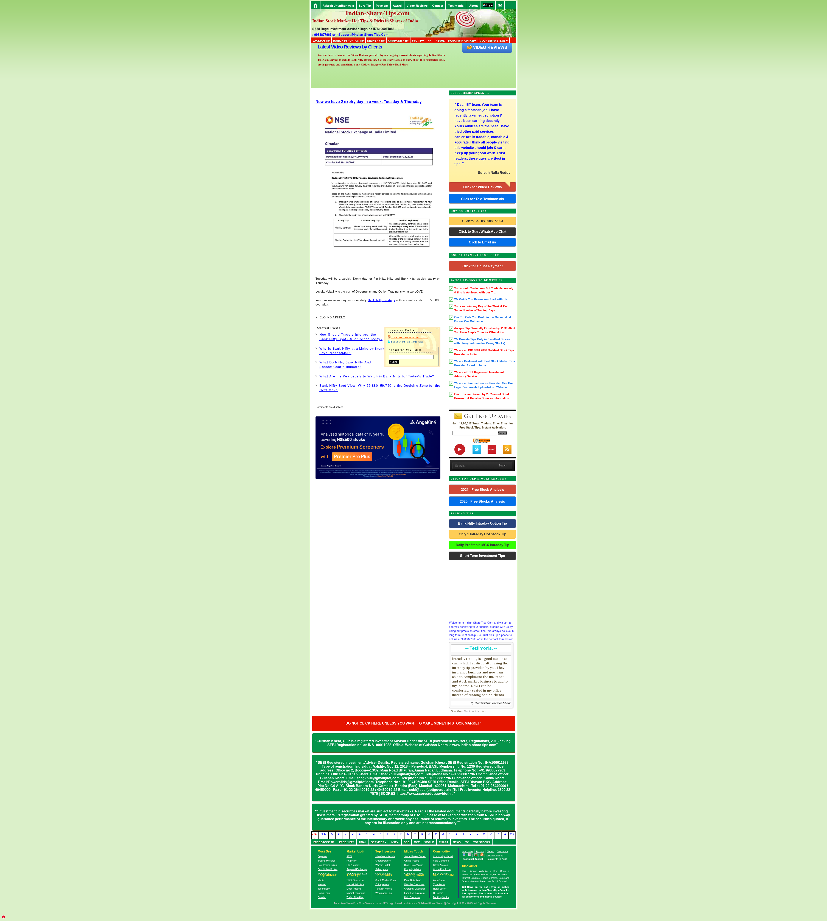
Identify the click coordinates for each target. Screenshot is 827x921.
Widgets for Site (383, 893)
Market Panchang (356, 893)
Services (377, 842)
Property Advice (412, 869)
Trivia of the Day (355, 897)
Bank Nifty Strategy (381, 300)
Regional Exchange (357, 869)
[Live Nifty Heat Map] (476, 855)
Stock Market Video (385, 880)
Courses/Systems (492, 40)
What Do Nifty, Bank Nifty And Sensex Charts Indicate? (345, 364)
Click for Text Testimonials (482, 198)
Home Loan (324, 893)
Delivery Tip (376, 40)
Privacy (480, 851)
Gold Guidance (441, 860)
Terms (490, 851)
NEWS (457, 842)
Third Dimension (355, 880)
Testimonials (472, 711)
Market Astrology (355, 884)
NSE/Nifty (352, 860)
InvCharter (467, 851)
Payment (382, 5)
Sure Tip (365, 5)
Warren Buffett (382, 864)
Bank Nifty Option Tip (348, 40)
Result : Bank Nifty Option (455, 40)
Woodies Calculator (414, 884)
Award (397, 5)
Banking (322, 897)
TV (467, 842)
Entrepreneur (382, 884)
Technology (324, 888)
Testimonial (456, 5)
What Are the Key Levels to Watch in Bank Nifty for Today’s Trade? (376, 376)
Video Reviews (417, 5)
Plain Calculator (412, 897)
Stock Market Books (415, 856)
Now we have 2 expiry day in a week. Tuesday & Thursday (369, 101)
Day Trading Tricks (327, 864)
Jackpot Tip (321, 40)
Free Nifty (346, 842)
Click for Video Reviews (482, 186)
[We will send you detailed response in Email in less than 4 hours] (470, 855)
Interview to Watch (385, 856)
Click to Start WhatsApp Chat (482, 231)
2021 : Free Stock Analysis (482, 489)
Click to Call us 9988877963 (482, 221)
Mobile (321, 880)
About (473, 5)
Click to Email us (482, 242)
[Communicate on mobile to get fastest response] (464, 855)
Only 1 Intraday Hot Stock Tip (482, 534)
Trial (362, 842)
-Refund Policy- (495, 855)
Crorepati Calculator (414, 888)
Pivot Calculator (412, 880)
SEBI (349, 856)
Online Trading (411, 860)
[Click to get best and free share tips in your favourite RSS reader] (482, 855)
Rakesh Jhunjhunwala (338, 5)
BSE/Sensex (353, 864)
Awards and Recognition (342, 47)
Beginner (322, 856)
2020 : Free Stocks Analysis (482, 501)
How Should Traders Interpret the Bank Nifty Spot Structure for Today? (350, 336)
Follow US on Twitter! (407, 341)
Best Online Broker (327, 869)
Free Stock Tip (323, 842)
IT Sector (438, 893)
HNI (430, 40)
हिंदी (500, 5)
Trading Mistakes (327, 860)
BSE (406, 842)
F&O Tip (417, 40)
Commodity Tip (398, 40)
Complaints (492, 858)
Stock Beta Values (413, 864)
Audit (504, 858)
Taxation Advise (383, 888)
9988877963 (322, 34)
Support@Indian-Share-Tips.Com (363, 34)
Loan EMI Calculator (414, 893)
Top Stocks (481, 842)
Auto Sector (439, 880)
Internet (322, 884)
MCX (417, 842)
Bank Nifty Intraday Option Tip (482, 523)
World (429, 842)
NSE (394, 842)
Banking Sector (441, 897)
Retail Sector (439, 888)
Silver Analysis (440, 864)
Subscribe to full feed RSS (409, 337)
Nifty (323, 833)
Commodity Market (443, 856)
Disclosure (502, 851)
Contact (437, 5)
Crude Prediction (442, 869)
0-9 (512, 833)
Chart (443, 842)
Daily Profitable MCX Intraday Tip (482, 545)
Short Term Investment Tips (482, 556)
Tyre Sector (439, 884)
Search (503, 465)
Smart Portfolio (383, 860)
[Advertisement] (482, 589)
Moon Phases (354, 888)
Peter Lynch (381, 869)
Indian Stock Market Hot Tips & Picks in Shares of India (365, 21)
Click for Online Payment (482, 265)
